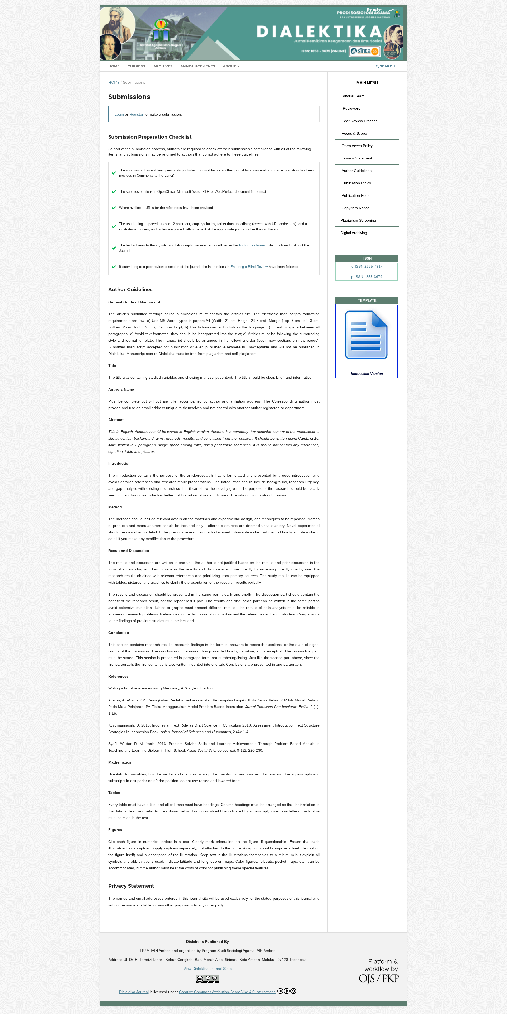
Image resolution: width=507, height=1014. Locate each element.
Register (374, 9)
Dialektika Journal (134, 992)
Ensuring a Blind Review (249, 267)
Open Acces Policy (357, 146)
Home (114, 66)
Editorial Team (352, 96)
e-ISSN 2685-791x (366, 266)
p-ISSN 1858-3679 (366, 277)
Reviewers (351, 108)
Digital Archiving (354, 233)
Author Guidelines (252, 245)
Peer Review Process (359, 121)
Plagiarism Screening (358, 220)
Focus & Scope (354, 133)
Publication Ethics (356, 183)
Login (393, 9)
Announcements (197, 66)
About (230, 66)
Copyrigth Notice (355, 208)
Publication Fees (355, 195)
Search (387, 66)
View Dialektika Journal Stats (208, 968)
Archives (162, 66)
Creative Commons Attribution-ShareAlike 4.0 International (227, 992)
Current (136, 66)
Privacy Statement (357, 158)
